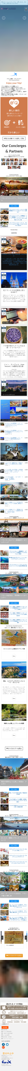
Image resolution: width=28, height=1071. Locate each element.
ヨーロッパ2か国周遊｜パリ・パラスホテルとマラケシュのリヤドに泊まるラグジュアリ (14, 424)
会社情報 (5, 1027)
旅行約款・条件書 (7, 1036)
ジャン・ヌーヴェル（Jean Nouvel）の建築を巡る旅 (14, 365)
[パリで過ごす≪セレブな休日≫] (14, 452)
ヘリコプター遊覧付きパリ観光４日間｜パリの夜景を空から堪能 (14, 463)
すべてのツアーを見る (15, 748)
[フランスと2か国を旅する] (14, 410)
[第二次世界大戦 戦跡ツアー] (14, 491)
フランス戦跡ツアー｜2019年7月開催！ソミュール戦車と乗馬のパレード (14, 503)
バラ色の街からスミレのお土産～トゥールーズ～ (14, 346)
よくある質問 (6, 1035)
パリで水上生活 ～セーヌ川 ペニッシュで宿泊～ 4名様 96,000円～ (14, 478)
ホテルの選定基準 (7, 1031)
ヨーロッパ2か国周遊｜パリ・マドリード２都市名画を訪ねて (13, 438)
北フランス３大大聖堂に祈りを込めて (14, 291)
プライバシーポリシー (8, 1038)
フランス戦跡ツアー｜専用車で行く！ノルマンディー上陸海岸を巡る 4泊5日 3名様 (14, 511)
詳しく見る (14, 205)
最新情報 (5, 1029)
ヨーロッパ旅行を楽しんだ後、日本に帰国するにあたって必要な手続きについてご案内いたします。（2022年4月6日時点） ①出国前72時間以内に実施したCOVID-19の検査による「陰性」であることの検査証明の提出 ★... (14, 261)
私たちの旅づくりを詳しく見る (14, 138)
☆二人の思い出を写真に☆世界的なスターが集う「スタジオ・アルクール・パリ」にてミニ (14, 471)
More (14, 656)
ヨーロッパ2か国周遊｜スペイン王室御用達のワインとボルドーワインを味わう (14, 432)
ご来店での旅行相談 (7, 1033)
